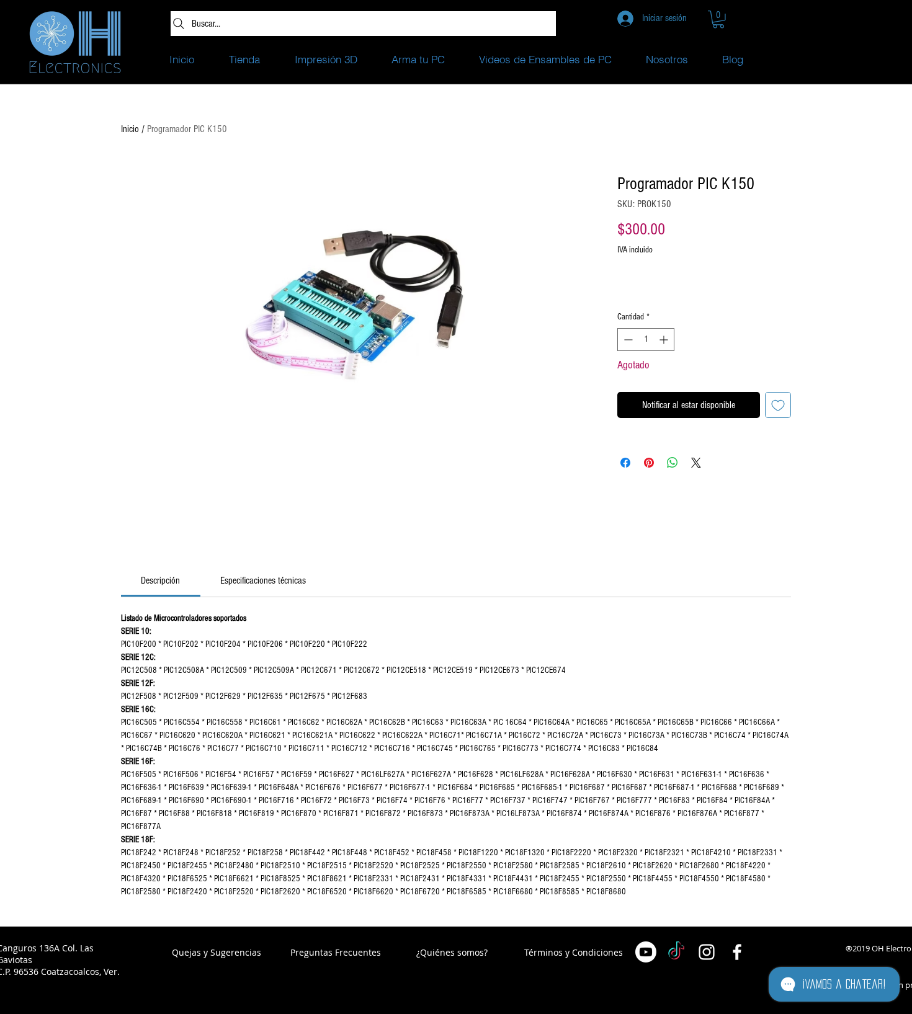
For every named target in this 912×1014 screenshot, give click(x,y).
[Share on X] (696, 462)
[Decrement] (627, 339)
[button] (718, 20)
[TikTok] (676, 952)
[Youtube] (645, 952)
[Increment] (665, 339)
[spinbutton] (646, 339)
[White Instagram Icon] (706, 952)
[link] (160, 580)
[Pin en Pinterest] (649, 462)
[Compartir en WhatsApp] (672, 462)
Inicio (130, 129)
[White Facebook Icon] (737, 952)
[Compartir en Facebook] (625, 462)
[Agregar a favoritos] (778, 405)
